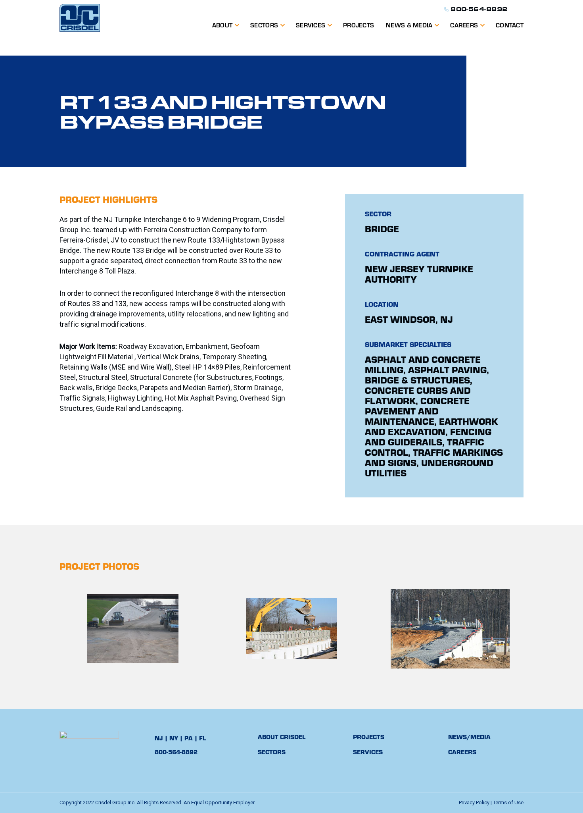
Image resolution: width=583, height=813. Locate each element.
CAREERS (462, 751)
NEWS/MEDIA (469, 736)
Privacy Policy (474, 802)
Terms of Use (508, 802)
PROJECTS (358, 25)
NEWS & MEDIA (409, 25)
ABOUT (222, 25)
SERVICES (310, 25)
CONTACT (510, 25)
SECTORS (272, 751)
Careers (464, 25)
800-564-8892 (479, 9)
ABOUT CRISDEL (281, 736)
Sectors (264, 25)
